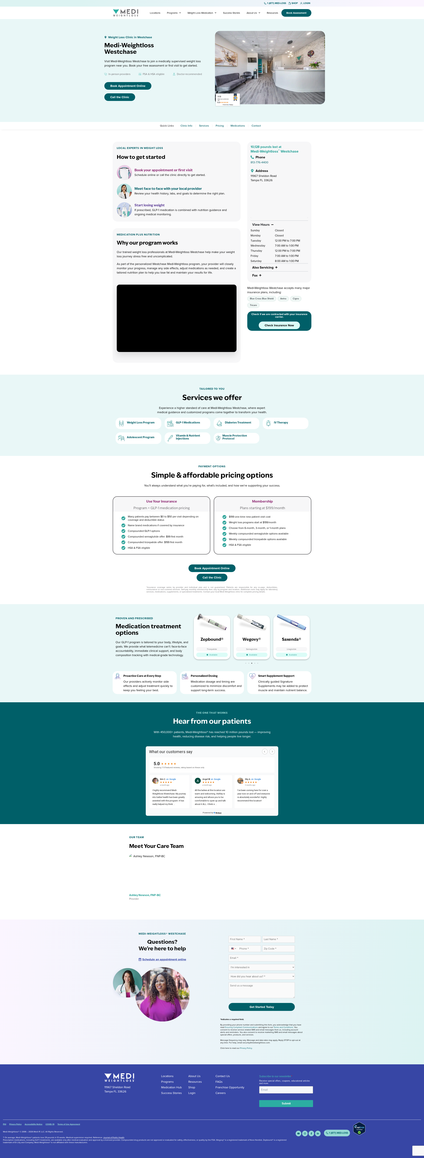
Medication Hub (171, 1087)
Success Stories (231, 13)
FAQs (218, 1082)
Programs (172, 13)
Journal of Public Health (113, 1137)
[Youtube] (298, 1133)
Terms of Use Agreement (68, 1124)
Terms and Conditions (283, 1027)
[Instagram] (305, 1133)
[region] (279, 202)
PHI (4, 1124)
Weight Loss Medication (200, 13)
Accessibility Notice (33, 1124)
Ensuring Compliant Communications (241, 1027)
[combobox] (233, 949)
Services (204, 126)
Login (191, 1093)
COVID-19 (50, 1124)
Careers (220, 1093)
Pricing (220, 126)
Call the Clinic (119, 97)
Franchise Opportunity (229, 1087)
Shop (191, 1087)
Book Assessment (296, 13)
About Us (252, 13)
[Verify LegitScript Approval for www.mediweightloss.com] (359, 1134)
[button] (245, 663)
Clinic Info (186, 126)
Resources (272, 13)
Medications (238, 126)
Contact (256, 126)
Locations (155, 13)
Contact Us (222, 1076)
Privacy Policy (246, 1048)
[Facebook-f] (311, 1133)
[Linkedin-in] (318, 1133)
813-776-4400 (259, 162)
